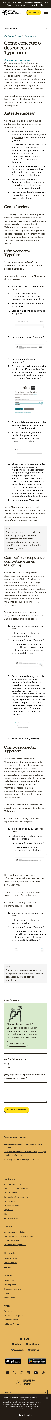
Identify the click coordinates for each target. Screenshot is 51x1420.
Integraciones (30, 35)
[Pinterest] (43, 1373)
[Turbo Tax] (17, 1344)
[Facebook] (7, 1373)
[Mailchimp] (34, 1350)
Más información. (17, 1043)
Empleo (7, 1293)
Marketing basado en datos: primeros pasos (22, 1159)
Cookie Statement (25, 1409)
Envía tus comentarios (16, 1110)
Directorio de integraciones (15, 1245)
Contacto (8, 1311)
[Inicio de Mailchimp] (11, 12)
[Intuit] (25, 1339)
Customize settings (25, 1415)
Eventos (7, 1267)
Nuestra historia (10, 1280)
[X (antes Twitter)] (14, 1373)
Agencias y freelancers (13, 1258)
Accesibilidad (9, 1297)
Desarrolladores (10, 1262)
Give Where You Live (12, 1289)
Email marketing (10, 1193)
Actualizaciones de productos (16, 1188)
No (9, 1067)
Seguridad (8, 1210)
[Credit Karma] (32, 1344)
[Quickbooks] (17, 1350)
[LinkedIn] (28, 1373)
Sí (9, 1064)
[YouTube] (36, 1373)
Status (6, 1214)
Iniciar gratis (34, 12)
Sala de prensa (10, 1285)
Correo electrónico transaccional (17, 1197)
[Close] (47, 1397)
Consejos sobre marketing (14, 1232)
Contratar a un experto (13, 1315)
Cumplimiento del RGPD (14, 1205)
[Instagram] (21, 1373)
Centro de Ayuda (12, 35)
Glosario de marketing (13, 1240)
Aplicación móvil (11, 1218)
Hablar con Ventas (11, 1324)
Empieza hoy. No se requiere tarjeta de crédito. (25, 5)
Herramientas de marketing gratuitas (19, 1236)
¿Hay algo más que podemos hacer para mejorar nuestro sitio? (25, 1076)
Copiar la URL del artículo (19, 60)
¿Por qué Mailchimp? (12, 1184)
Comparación (9, 1201)
